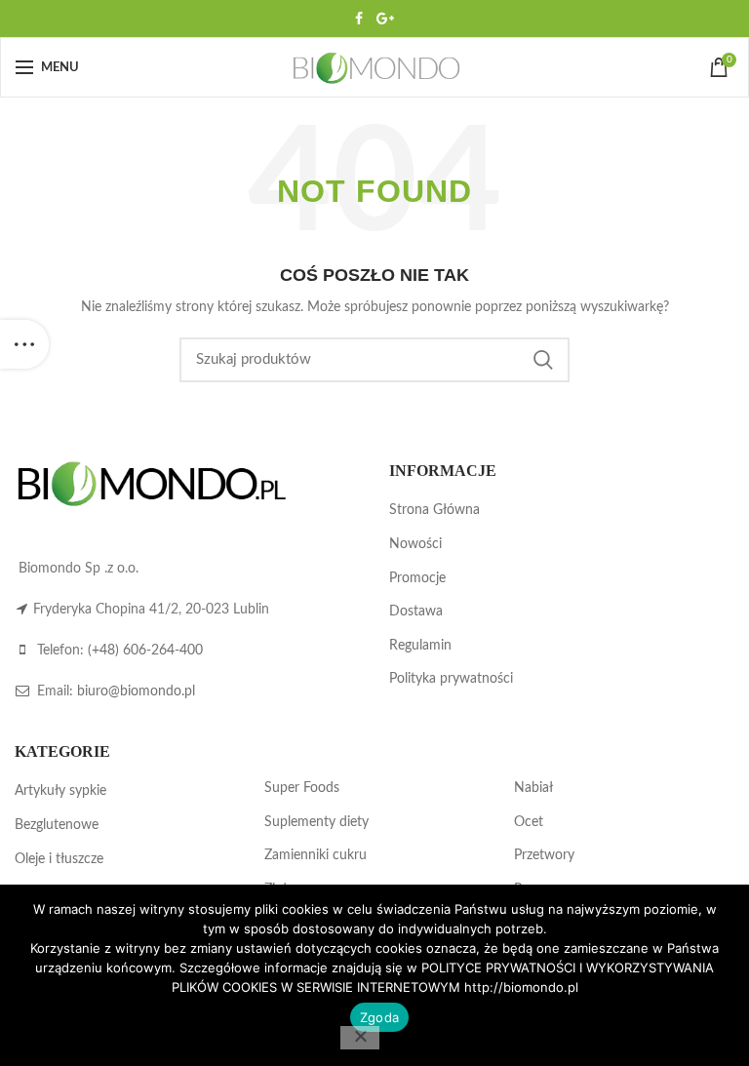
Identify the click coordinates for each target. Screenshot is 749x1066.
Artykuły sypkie (60, 791)
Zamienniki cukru (315, 855)
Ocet (528, 822)
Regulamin (420, 645)
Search (543, 359)
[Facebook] (359, 18)
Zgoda (379, 1017)
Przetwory (544, 855)
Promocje (417, 578)
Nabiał (533, 788)
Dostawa (416, 611)
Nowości (415, 544)
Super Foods (301, 788)
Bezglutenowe (57, 825)
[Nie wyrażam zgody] (359, 1037)
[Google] (385, 18)
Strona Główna (434, 510)
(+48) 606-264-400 (145, 650)
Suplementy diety (316, 822)
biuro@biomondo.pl (136, 691)
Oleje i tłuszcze (59, 859)
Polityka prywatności (451, 679)
